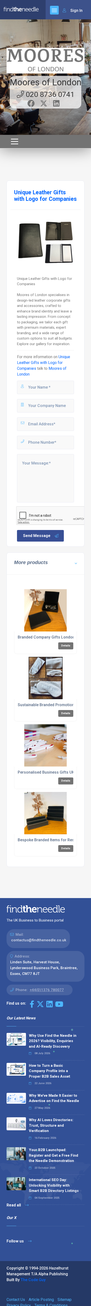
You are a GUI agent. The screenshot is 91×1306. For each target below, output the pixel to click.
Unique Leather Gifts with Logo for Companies (43, 363)
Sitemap (65, 1299)
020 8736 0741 (49, 94)
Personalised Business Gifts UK (46, 772)
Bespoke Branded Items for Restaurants (53, 840)
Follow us (16, 1241)
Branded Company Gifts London (46, 637)
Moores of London (45, 82)
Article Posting (41, 1299)
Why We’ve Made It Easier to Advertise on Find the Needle (54, 1098)
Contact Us (16, 1299)
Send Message (36, 535)
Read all (14, 1205)
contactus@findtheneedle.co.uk (38, 940)
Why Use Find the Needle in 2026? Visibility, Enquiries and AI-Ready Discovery (52, 1041)
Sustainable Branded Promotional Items (53, 705)
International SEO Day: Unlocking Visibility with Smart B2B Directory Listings (54, 1185)
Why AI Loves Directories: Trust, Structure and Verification (51, 1125)
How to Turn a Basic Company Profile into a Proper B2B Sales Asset (49, 1071)
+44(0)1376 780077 (47, 990)
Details (65, 645)
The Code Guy (33, 1279)
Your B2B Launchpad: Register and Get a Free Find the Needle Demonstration (53, 1155)
